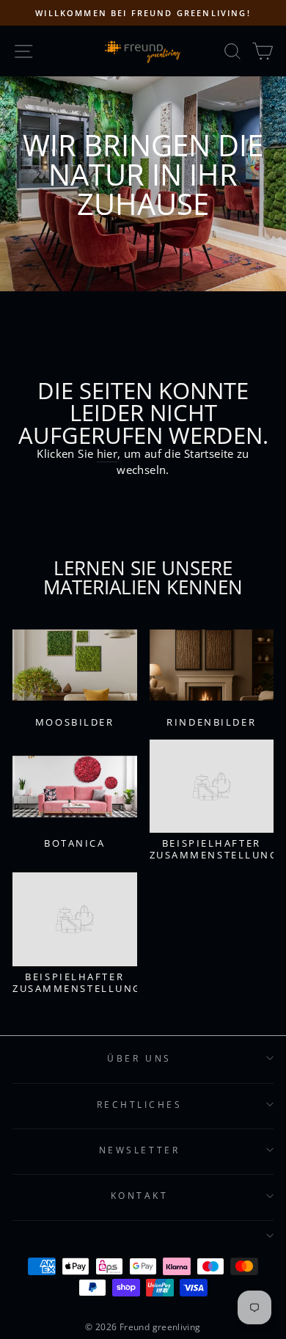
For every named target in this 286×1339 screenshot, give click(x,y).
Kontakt (140, 1195)
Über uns (139, 1058)
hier (107, 453)
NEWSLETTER (139, 1150)
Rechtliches (140, 1104)
